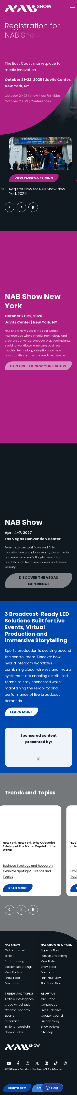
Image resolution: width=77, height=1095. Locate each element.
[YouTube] (9, 1063)
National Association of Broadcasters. (28, 1069)
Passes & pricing (26, 123)
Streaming (19, 876)
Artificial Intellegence (19, 999)
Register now (23, 109)
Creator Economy (17, 1010)
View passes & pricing (34, 178)
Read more (27, 889)
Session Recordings (18, 967)
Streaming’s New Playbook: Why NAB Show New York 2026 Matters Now (38, 844)
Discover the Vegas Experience (38, 578)
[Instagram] (27, 1063)
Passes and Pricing (54, 956)
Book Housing (14, 961)
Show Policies (50, 1027)
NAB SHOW (12, 945)
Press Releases (51, 1010)
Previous (9, 207)
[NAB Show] (34, 8)
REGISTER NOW (17, 1088)
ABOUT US (48, 994)
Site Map (47, 1032)
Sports (9, 1016)
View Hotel (48, 961)
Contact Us (49, 1005)
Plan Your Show (51, 983)
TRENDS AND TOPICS (19, 994)
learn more (21, 711)
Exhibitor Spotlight (17, 1027)
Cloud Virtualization (18, 1005)
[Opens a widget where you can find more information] (52, 1088)
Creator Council (52, 1016)
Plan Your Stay (51, 978)
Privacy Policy (50, 1021)
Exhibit (9, 956)
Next (24, 207)
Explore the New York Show (38, 363)
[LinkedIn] (46, 1063)
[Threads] (65, 1063)
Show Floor (12, 978)
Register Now (50, 950)
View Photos (13, 972)
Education (12, 983)
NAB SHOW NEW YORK (56, 945)
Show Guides (14, 1032)
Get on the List (15, 950)
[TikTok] (56, 1063)
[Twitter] (37, 1063)
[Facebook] (18, 1063)
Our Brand (48, 999)
